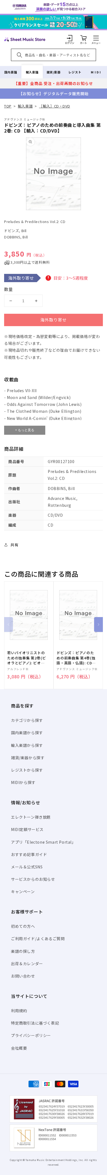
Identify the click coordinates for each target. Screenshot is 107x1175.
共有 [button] (14, 544)
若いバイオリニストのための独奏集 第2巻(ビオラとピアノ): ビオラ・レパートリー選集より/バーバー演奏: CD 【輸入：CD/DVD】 (26, 657)
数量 (8, 289)
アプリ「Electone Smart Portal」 (43, 842)
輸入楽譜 (32, 72)
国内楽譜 (10, 72)
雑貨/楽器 (54, 72)
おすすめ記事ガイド (29, 854)
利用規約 (19, 1010)
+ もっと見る (24, 430)
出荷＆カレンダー (27, 963)
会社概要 (19, 1048)
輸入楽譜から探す (27, 745)
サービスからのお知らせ (33, 879)
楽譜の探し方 (23, 951)
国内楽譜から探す (27, 732)
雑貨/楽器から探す (27, 757)
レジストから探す (27, 770)
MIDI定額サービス (27, 829)
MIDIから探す (23, 782)
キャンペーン (23, 891)
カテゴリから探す (27, 720)
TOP (8, 106)
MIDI (96, 72)
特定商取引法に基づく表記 (35, 1023)
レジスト (74, 72)
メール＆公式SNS (27, 866)
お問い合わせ (23, 976)
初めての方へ (23, 926)
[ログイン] (70, 38)
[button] (96, 38)
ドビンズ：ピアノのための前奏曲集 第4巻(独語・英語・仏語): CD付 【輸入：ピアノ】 (76, 657)
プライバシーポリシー (31, 1035)
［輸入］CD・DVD (54, 106)
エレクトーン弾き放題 (31, 817)
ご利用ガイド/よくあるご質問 (37, 938)
